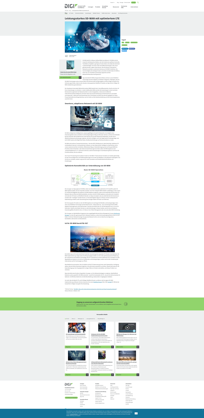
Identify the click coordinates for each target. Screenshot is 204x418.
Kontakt (133, 2)
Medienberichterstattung (131, 399)
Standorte (128, 397)
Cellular (127, 42)
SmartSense (82, 404)
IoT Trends (71, 13)
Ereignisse (112, 390)
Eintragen (122, 2)
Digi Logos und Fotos (114, 388)
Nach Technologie (83, 388)
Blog (118, 2)
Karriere (127, 388)
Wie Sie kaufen (127, 2)
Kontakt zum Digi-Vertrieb (70, 392)
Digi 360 (81, 393)
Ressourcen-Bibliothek (115, 394)
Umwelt (127, 390)
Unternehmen (134, 7)
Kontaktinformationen (69, 387)
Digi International (72, 55)
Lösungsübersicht (91, 318)
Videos (111, 397)
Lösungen (90, 7)
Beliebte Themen (96, 13)
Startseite (66, 10)
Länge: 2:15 (126, 340)
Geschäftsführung (129, 395)
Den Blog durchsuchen (122, 13)
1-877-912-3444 (68, 389)
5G (122, 42)
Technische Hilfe (124, 6)
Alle (67, 318)
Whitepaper (81, 318)
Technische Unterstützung (100, 391)
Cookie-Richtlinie (74, 414)
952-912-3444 (67, 391)
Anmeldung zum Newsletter (71, 397)
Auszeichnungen (129, 387)
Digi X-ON (82, 396)
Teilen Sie (125, 48)
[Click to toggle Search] (138, 2)
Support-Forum (98, 398)
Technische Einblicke (79, 13)
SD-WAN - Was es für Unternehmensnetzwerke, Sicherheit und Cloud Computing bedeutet (95, 289)
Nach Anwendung (83, 387)
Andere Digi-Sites (129, 400)
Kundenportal (98, 393)
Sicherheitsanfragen (69, 394)
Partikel (81, 403)
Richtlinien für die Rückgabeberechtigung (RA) (100, 395)
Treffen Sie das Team (106, 13)
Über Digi (127, 385)
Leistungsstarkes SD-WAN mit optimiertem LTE (80, 10)
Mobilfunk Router (98, 282)
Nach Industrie (83, 385)
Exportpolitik (128, 392)
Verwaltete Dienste (105, 6)
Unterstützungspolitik (99, 399)
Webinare (112, 399)
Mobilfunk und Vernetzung (100, 387)
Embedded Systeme (99, 385)
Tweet (125, 50)
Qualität (127, 404)
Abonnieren (114, 13)
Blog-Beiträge (101, 318)
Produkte (97, 7)
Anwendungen (88, 13)
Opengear (82, 401)
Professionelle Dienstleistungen (101, 388)
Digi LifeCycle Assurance (85, 395)
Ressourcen (116, 7)
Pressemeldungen (129, 402)
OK (136, 413)
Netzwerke (124, 45)
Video (73, 318)
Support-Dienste (98, 401)
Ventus (81, 406)
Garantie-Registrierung (99, 403)
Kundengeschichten (114, 387)
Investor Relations (129, 394)
